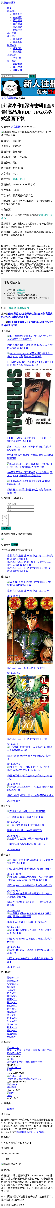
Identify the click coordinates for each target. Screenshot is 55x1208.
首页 (9, 8)
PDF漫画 (17, 14)
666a (9, 1095)
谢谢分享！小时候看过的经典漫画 (24, 1062)
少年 (12, 990)
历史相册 (17, 58)
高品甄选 (17, 26)
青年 (15, 179)
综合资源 (11, 61)
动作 (12, 1030)
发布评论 (6, 528)
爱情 (12, 977)
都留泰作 (24, 308)
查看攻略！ (22, 290)
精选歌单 (17, 39)
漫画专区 (11, 11)
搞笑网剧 (17, 51)
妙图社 (10, 1108)
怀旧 (12, 996)
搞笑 (12, 1008)
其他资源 (17, 67)
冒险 (12, 980)
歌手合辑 (17, 42)
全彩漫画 (17, 23)
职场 (12, 1024)
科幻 (22, 179)
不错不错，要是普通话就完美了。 (24, 1078)
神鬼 (12, 1027)
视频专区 (11, 45)
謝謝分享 (11, 1087)
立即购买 (43, 215)
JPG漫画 (17, 17)
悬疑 (12, 1015)
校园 (12, 987)
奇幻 (12, 1036)
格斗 (12, 1002)
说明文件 (17, 70)
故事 (12, 999)
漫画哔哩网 (21, 1132)
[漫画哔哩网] (8, 2)
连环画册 (11, 33)
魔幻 (12, 1012)
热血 (12, 993)
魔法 (12, 1033)
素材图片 (17, 64)
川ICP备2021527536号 (35, 1132)
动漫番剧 (17, 48)
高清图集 (11, 54)
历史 (12, 1018)
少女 (12, 984)
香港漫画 (17, 20)
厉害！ (10, 1070)
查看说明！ (22, 293)
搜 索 (32, 76)
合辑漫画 (17, 30)
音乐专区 (11, 36)
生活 (12, 1021)
